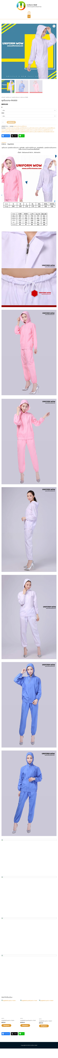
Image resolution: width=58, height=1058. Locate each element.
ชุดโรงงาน (32, 131)
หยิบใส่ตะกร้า (11, 122)
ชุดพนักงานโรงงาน (16, 97)
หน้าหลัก (3, 97)
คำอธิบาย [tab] (4, 144)
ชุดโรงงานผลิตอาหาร (38, 131)
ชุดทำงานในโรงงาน (43, 128)
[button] (54, 26)
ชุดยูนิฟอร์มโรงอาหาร (25, 131)
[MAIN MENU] (29, 16)
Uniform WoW (32, 5)
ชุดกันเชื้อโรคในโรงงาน (24, 128)
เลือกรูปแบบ (6, 1025)
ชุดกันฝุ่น (17, 128)
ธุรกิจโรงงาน (8, 97)
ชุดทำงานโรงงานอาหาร (34, 128)
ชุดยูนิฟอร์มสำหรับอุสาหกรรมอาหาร (13, 131)
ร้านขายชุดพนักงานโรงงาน (48, 131)
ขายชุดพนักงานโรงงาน (10, 128)
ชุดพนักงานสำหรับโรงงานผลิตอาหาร (18, 130)
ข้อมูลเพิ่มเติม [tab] (10, 144)
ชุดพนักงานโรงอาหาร (38, 130)
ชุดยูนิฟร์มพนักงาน (47, 130)
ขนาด (3, 113)
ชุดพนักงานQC (7, 130)
